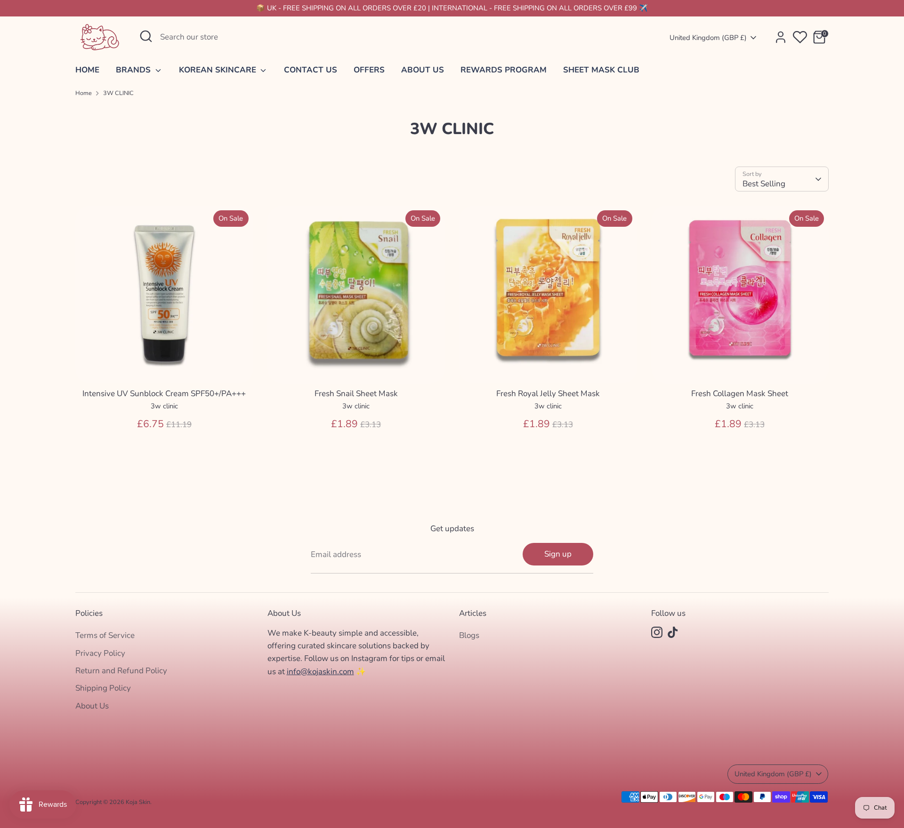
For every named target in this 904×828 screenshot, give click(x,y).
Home (87, 69)
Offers (369, 69)
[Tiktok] (672, 632)
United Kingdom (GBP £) (708, 37)
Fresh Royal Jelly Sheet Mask (548, 393)
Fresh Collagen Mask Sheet (739, 393)
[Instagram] (656, 632)
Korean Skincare (218, 69)
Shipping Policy (103, 688)
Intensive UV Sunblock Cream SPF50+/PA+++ (164, 393)
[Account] (780, 37)
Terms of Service (105, 635)
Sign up (558, 554)
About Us (422, 69)
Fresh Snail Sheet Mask (356, 393)
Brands (134, 69)
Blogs (469, 635)
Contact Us (310, 69)
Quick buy (164, 367)
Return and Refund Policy (121, 670)
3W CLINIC (118, 93)
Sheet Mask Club (601, 69)
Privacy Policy (100, 653)
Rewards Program (503, 69)
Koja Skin (138, 802)
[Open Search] (146, 36)
